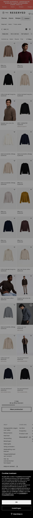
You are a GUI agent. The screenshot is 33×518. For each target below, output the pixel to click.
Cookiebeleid (22, 493)
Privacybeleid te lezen (8, 494)
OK (16, 502)
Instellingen (16, 508)
